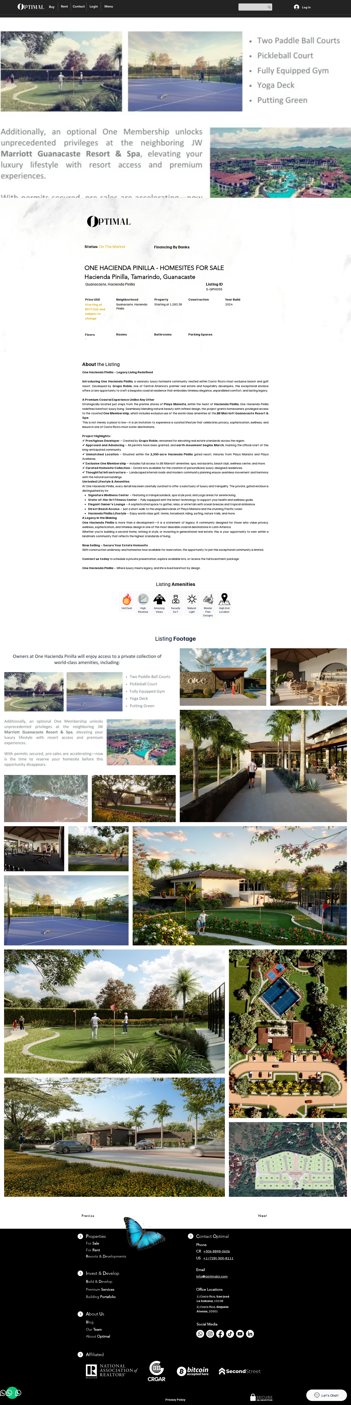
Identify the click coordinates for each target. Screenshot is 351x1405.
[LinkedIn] (250, 1334)
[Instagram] (210, 1334)
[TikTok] (230, 1334)
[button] (94, 6)
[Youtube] (240, 1334)
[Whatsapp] (200, 1334)
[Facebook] (220, 1334)
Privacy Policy (175, 1399)
